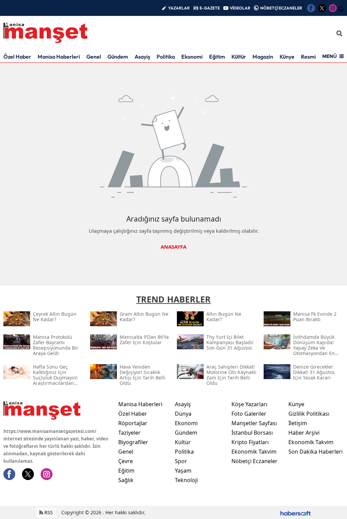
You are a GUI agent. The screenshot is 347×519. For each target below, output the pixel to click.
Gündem (117, 56)
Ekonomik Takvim (254, 451)
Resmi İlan (313, 56)
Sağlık (126, 480)
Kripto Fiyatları (250, 442)
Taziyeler (129, 432)
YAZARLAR (179, 8)
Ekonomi (192, 56)
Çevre (125, 461)
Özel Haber (17, 56)
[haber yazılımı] (295, 512)
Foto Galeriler (248, 413)
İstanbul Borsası (252, 432)
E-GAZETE (210, 8)
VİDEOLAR (240, 8)
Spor (181, 461)
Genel (93, 56)
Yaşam (183, 470)
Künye (287, 56)
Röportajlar (132, 423)
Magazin (262, 56)
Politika (166, 56)
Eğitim (217, 56)
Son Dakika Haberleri (315, 451)
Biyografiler (133, 442)
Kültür (238, 56)
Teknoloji (186, 480)
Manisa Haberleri (59, 56)
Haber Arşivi (304, 432)
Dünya (183, 413)
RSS (48, 512)
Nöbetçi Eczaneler (254, 461)
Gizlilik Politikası (308, 413)
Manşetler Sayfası (254, 423)
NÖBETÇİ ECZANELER (281, 8)
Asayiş (142, 56)
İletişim (297, 423)
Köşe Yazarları (249, 404)
